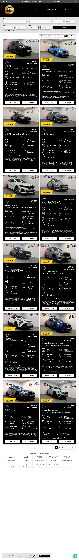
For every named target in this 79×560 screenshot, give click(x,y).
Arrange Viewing (29, 102)
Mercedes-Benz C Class (52, 343)
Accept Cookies (44, 556)
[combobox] (14, 21)
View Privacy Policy (32, 556)
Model (29, 18)
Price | (56, 18)
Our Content (71, 10)
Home (31, 10)
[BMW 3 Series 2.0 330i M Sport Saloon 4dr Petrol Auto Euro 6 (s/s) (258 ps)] (58, 116)
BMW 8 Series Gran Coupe (17, 134)
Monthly (58, 18)
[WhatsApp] (75, 556)
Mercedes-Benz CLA (51, 202)
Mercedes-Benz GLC (14, 269)
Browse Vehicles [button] (40, 10)
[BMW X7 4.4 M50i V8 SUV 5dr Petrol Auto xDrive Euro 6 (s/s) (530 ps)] (21, 48)
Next (73, 447)
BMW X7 (8, 66)
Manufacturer (6, 18)
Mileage (30, 25)
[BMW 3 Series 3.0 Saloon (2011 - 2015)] (21, 391)
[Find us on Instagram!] (9, 1)
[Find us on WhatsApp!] (4, 1)
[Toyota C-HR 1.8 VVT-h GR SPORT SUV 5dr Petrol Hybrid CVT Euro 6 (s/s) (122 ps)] (21, 322)
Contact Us (64, 10)
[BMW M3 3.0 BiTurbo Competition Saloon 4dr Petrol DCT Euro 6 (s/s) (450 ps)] (58, 50)
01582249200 (57, 1)
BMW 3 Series (48, 134)
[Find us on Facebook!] (7, 1)
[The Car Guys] (9, 10)
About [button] (57, 10)
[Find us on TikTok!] (11, 1)
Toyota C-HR (10, 338)
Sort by (45, 35)
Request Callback (12, 102)
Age (4, 25)
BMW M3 (46, 69)
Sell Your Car (50, 10)
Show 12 (58, 35)
